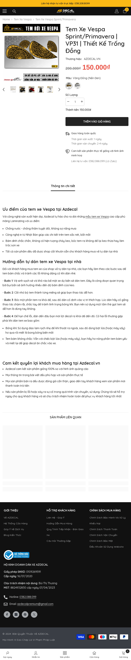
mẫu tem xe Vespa (97, 216)
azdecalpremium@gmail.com (35, 604)
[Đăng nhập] (117, 11)
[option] (31, 53)
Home (6, 19)
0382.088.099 (27, 597)
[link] (23, 483)
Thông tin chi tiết (63, 186)
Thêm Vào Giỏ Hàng (97, 121)
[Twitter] (34, 614)
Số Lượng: (72, 95)
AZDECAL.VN (92, 59)
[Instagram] (16, 614)
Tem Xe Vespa (23, 19)
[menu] (5, 11)
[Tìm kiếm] (14, 11)
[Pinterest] (25, 614)
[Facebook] (7, 614)
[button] (3, 89)
